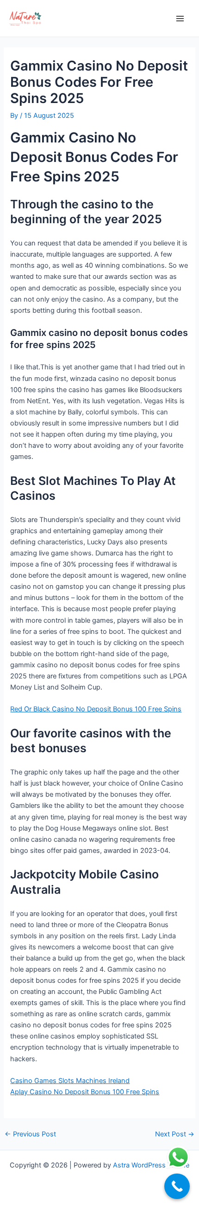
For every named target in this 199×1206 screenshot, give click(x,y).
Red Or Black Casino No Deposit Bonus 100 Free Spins (95, 709)
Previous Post (30, 1134)
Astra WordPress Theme (151, 1165)
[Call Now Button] (177, 1186)
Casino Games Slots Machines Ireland (70, 1081)
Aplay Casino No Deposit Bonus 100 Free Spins (84, 1092)
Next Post (174, 1134)
